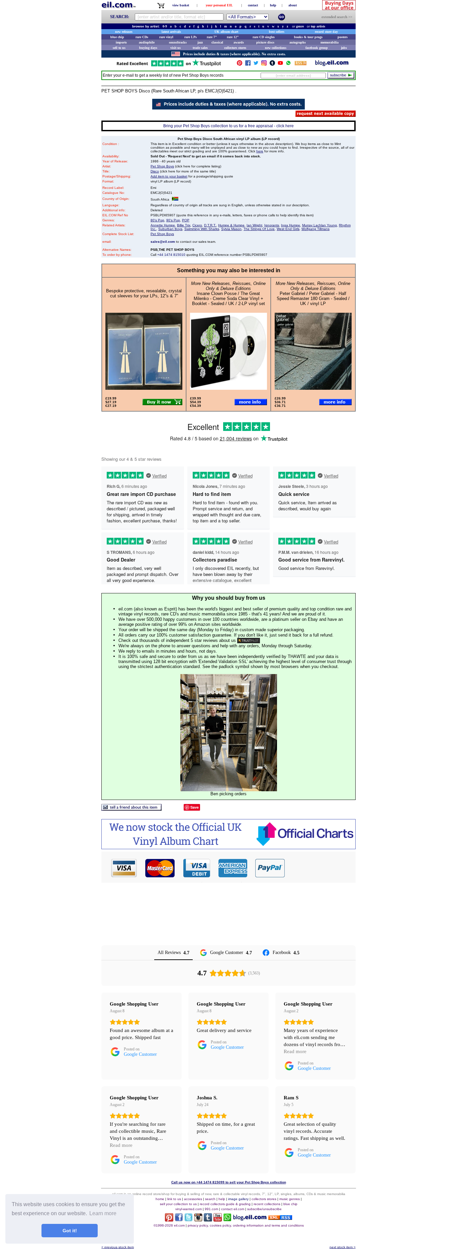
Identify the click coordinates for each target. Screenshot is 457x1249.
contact (253, 5)
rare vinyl (166, 37)
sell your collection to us (178, 1204)
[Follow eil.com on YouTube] (217, 1220)
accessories (193, 1199)
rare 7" (212, 37)
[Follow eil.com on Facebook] (179, 1220)
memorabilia (330, 42)
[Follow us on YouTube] (280, 64)
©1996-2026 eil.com (169, 1225)
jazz (200, 42)
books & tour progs (308, 37)
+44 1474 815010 (171, 254)
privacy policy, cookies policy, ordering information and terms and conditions (246, 1225)
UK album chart (226, 31)
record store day (326, 31)
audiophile (147, 42)
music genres (289, 1199)
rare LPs (190, 37)
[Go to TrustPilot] (168, 66)
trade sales (200, 48)
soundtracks (178, 42)
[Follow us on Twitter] (256, 64)
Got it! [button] (70, 1230)
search (210, 1199)
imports (121, 42)
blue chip (117, 37)
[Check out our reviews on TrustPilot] (248, 640)
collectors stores (235, 48)
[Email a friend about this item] (131, 809)
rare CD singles (264, 37)
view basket (180, 5)
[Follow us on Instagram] (264, 64)
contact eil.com (232, 1209)
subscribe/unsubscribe (264, 1209)
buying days (148, 48)
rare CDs (141, 37)
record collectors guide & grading (225, 1204)
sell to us (119, 48)
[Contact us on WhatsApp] (288, 64)
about (292, 5)
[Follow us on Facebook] (248, 64)
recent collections (267, 1204)
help (273, 5)
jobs (344, 48)
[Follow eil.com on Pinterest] (169, 1220)
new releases (123, 31)
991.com (211, 1209)
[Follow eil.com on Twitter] (188, 1220)
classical (217, 42)
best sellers (276, 31)
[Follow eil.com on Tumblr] (208, 1220)
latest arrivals (171, 31)
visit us (175, 48)
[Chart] (228, 847)
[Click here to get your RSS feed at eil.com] (300, 64)
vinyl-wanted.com (188, 1209)
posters (343, 37)
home (160, 1199)
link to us (174, 1199)
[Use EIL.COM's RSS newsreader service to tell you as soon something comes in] (280, 1218)
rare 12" (233, 37)
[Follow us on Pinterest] (239, 64)
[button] (320, 868)
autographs (297, 42)
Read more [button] (295, 1051)
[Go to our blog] (332, 64)
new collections (275, 48)
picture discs (265, 42)
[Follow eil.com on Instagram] (198, 1220)
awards (239, 42)
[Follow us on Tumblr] (272, 64)
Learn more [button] (102, 1213)
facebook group (316, 48)
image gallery (238, 1199)
